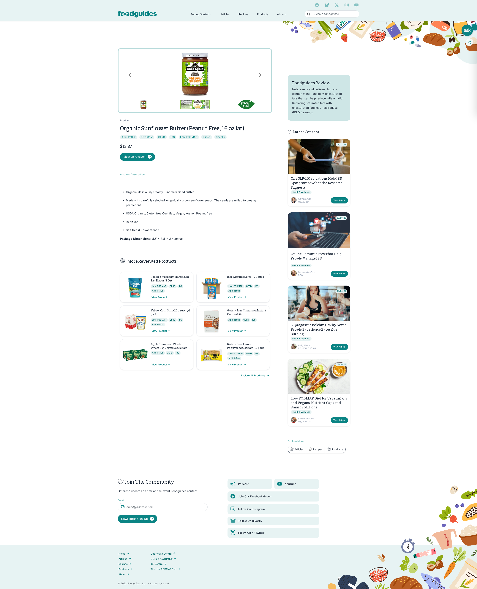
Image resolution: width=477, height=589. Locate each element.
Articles (225, 14)
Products (262, 14)
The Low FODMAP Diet (163, 569)
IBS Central (157, 564)
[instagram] (347, 5)
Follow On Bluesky (250, 520)
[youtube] (356, 5)
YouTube (290, 483)
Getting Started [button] (199, 14)
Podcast (243, 483)
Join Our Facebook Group (254, 496)
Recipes (243, 14)
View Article (339, 200)
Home (122, 553)
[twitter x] (337, 5)
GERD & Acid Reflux (162, 559)
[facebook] (317, 5)
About (122, 574)
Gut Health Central (161, 553)
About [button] (281, 14)
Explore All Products (253, 375)
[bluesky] (327, 5)
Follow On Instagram (251, 509)
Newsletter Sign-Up (135, 518)
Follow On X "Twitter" (252, 532)
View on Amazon (134, 156)
